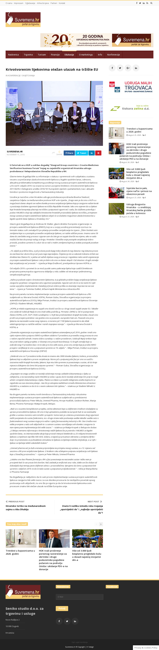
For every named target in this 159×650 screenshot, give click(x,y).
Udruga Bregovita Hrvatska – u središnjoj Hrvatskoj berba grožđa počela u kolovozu (138, 209)
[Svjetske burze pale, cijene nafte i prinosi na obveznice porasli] (116, 192)
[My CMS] (23, 19)
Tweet (82, 153)
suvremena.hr (15, 151)
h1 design (90, 647)
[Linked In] (144, 3)
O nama (9, 3)
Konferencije (113, 54)
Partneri (54, 3)
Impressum (18, 3)
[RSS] (147, 3)
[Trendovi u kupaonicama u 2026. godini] (116, 133)
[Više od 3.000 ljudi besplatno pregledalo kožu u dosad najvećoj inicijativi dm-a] (116, 173)
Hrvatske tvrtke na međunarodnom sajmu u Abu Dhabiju (26, 507)
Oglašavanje (30, 3)
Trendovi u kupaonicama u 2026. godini (139, 130)
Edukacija (69, 54)
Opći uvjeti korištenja (80, 642)
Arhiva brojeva (43, 3)
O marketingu (86, 54)
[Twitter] (140, 3)
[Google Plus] (128, 67)
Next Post (93, 501)
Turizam (42, 54)
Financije (55, 54)
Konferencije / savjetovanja (21, 75)
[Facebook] (136, 3)
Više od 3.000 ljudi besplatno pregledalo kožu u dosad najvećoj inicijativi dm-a (86, 555)
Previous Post (17, 501)
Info (100, 54)
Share (70, 153)
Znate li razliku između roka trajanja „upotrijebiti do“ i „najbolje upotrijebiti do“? (81, 509)
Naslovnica (13, 54)
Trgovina (28, 54)
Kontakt (62, 3)
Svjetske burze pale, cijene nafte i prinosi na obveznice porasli (139, 191)
